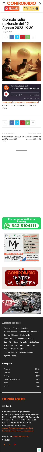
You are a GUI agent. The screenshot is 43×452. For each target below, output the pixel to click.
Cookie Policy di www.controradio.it (17, 428)
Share (37, 99)
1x (16, 95)
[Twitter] (17, 37)
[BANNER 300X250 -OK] (21, 261)
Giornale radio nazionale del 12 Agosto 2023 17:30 (11, 139)
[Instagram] (9, 445)
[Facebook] (12, 37)
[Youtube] (15, 445)
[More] (33, 37)
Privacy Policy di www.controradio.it (17, 431)
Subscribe (28, 99)
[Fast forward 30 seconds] (20, 95)
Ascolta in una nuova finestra (25, 102)
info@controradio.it (20, 436)
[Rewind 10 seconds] (12, 95)
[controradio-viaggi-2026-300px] (21, 184)
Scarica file (7, 102)
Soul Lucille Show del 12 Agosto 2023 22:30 (31, 138)
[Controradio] (21, 3)
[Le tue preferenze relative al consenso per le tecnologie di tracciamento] (39, 450)
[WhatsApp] (27, 37)
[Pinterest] (22, 37)
